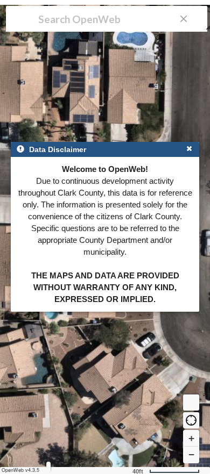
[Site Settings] (48, 467)
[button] (191, 420)
